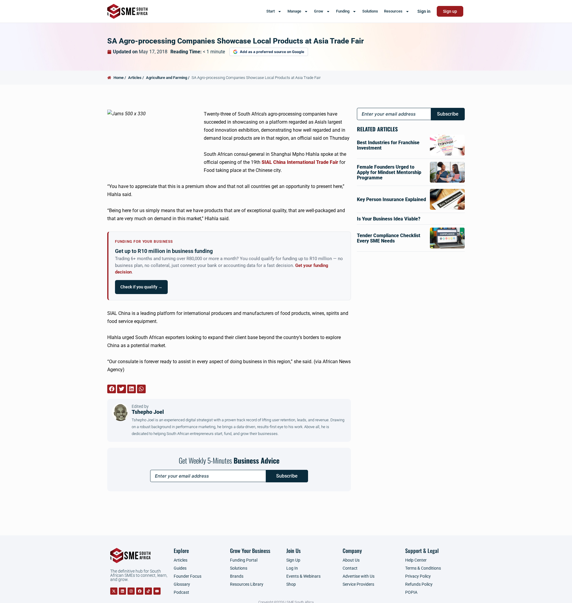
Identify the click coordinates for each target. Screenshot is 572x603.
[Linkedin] (122, 591)
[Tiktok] (148, 591)
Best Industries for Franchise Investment (388, 145)
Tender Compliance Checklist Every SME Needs (388, 238)
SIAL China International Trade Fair (300, 162)
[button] (111, 389)
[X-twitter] (113, 591)
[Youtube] (157, 591)
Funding (342, 11)
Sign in (423, 11)
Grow (318, 11)
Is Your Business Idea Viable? (388, 219)
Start (270, 11)
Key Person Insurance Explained (391, 199)
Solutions (370, 11)
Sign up (450, 11)
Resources (393, 11)
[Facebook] (139, 591)
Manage (294, 11)
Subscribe (287, 476)
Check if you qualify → (141, 287)
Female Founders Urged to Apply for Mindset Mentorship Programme (389, 172)
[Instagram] (131, 591)
